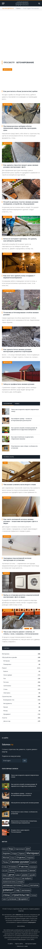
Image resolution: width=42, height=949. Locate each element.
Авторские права (30, 943)
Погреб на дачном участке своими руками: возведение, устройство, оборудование (20, 203)
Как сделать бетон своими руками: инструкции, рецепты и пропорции (17, 350)
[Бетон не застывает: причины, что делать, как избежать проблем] (21, 226)
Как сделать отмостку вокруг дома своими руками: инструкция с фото (20, 166)
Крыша (5, 707)
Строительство (9, 291)
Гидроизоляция (20, 849)
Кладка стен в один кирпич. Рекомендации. (20, 831)
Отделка (21, 857)
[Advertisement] (21, 35)
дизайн (32, 875)
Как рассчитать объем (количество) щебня (20, 91)
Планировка (7, 664)
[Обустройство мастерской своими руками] (5, 805)
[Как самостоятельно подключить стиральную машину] (5, 439)
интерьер (17, 878)
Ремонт (6, 573)
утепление (12, 899)
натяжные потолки (12, 885)
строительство (20, 894)
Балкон (5, 671)
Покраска (30, 858)
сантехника (25, 890)
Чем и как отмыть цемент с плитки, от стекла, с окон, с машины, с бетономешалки (20, 633)
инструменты (7, 878)
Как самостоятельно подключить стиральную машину (22, 438)
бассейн (5, 870)
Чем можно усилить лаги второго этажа (19, 484)
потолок (34, 885)
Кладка (14, 853)
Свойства (33, 862)
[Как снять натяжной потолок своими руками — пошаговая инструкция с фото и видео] (21, 506)
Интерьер (6, 661)
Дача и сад (7, 69)
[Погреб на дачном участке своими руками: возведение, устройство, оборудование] (21, 189)
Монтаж (6, 857)
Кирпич (6, 853)
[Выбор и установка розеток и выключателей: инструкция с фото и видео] (21, 582)
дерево (25, 875)
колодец (20, 881)
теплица (34, 895)
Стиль (5, 867)
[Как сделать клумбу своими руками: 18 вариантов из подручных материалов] (5, 430)
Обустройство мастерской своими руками (25, 803)
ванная (32, 870)
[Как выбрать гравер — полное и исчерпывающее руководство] (5, 420)
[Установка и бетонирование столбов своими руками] (21, 300)
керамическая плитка (9, 881)
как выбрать (26, 878)
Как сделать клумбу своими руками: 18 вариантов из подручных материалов (24, 429)
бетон (12, 870)
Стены (5, 689)
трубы (4, 899)
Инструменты (7, 703)
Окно (12, 858)
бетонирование (22, 870)
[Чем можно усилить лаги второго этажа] (21, 472)
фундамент (23, 899)
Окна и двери (7, 675)
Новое (17, 403)
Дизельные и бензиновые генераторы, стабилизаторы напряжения (24, 822)
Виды (11, 849)
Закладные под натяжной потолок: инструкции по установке (17, 559)
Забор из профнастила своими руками (18, 384)
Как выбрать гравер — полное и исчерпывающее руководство (21, 419)
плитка (26, 885)
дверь (18, 875)
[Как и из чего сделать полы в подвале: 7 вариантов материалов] (21, 263)
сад (17, 890)
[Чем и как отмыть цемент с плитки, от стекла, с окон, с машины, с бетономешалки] (21, 619)
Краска (21, 853)
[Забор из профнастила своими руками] (21, 371)
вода (4, 875)
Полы (5, 862)
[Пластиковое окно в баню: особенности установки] (5, 448)
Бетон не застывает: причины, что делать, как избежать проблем (20, 240)
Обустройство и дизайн (9, 657)
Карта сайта (19, 943)
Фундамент (7, 714)
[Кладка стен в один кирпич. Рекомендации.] (5, 832)
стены (6, 894)
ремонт (8, 890)
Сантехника (7, 686)
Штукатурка (33, 867)
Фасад (5, 710)
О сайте (10, 943)
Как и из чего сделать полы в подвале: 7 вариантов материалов (19, 277)
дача (11, 874)
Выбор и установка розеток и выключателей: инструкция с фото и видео (21, 596)
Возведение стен (9, 180)
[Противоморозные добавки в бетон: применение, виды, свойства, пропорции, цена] (21, 113)
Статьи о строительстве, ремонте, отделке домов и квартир (23, 910)
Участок (4, 718)
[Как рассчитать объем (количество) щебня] (21, 78)
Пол (5, 463)
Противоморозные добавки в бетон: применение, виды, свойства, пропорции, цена (20, 128)
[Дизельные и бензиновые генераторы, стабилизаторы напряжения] (5, 823)
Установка (13, 867)
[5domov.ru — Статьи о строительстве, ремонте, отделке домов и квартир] (22, 3)
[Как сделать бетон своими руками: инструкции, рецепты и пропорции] (21, 336)
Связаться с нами (22, 946)
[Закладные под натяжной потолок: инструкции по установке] (21, 545)
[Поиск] (39, 3)
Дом (28, 849)
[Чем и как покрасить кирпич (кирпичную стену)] (5, 411)
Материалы (7, 104)
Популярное (7, 403)
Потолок (7, 498)
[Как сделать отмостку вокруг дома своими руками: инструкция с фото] (21, 152)
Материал (33, 853)
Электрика (6, 693)
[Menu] (3, 3)
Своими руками (19, 861)
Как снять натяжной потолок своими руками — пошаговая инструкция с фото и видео (20, 521)
